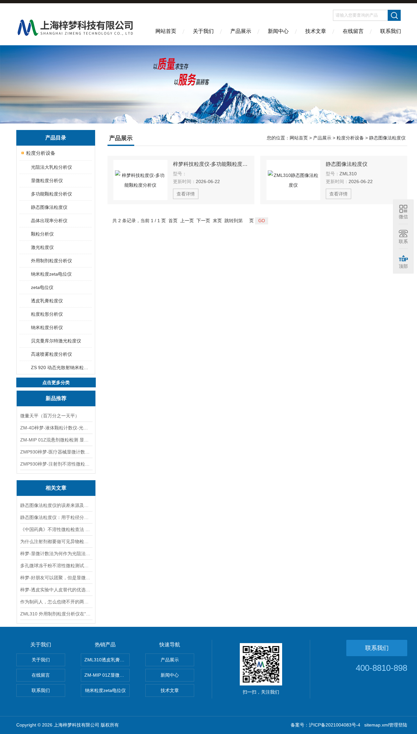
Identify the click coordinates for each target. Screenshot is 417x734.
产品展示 (240, 31)
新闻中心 (278, 31)
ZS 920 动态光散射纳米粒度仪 (61, 367)
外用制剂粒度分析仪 (51, 260)
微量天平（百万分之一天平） (49, 415)
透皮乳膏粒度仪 (47, 300)
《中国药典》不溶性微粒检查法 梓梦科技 (56, 529)
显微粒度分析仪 (47, 180)
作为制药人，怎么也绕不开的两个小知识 (56, 601)
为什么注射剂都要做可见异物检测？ (56, 541)
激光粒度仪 (42, 247)
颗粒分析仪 (42, 234)
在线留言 (353, 31)
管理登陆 (398, 724)
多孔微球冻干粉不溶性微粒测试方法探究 (56, 565)
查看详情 (186, 193)
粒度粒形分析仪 (47, 314)
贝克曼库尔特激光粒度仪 (56, 340)
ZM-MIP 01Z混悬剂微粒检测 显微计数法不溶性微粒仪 (56, 439)
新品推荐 (56, 398)
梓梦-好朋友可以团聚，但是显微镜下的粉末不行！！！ (56, 577)
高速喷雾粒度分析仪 (51, 354)
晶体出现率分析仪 (49, 220)
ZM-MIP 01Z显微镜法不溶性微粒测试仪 (107, 675)
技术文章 (315, 31)
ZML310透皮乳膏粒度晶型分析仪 (107, 659)
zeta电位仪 (42, 287)
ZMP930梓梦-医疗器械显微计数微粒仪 (56, 451)
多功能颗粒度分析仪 (51, 193)
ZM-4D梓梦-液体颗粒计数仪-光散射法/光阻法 (56, 427)
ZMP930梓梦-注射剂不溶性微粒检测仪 (56, 464)
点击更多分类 (56, 382)
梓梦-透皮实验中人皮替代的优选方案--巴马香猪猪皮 (56, 589)
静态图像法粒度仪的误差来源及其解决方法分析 (56, 505)
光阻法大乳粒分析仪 (51, 167)
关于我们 (203, 31)
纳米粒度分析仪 (47, 327)
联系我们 (390, 31)
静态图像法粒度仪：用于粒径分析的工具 (56, 517)
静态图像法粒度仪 (49, 207)
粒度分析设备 (40, 153)
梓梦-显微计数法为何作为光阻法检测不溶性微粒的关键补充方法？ (56, 553)
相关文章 (56, 488)
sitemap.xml (376, 724)
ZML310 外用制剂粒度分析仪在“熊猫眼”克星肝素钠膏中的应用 (56, 613)
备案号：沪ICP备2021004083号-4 (325, 724)
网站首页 (165, 31)
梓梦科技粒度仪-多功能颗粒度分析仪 (211, 164)
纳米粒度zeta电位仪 (51, 274)
